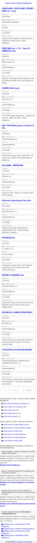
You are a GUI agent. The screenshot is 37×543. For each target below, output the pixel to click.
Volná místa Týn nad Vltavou (13, 407)
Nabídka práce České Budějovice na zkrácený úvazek (17, 483)
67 (24, 390)
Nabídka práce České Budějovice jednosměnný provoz (18, 504)
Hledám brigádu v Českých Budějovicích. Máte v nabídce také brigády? (18, 452)
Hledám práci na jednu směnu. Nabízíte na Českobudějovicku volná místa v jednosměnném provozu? (18, 492)
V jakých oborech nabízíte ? (16, 513)
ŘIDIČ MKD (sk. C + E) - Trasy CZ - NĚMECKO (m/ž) (16, 49)
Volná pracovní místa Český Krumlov (16, 424)
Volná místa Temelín (10, 416)
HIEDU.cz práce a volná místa (21, 542)
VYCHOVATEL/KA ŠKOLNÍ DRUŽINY (17, 349)
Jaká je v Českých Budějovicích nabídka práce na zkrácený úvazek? (17, 472)
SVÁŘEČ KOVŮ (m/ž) (10, 88)
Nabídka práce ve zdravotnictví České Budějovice (15, 532)
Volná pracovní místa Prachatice (14, 434)
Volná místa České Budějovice (18, 3)
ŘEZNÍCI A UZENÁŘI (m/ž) (13, 275)
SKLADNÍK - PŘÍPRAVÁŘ (12, 165)
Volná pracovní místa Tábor (12, 440)
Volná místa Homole (10, 413)
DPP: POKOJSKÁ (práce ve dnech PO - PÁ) (18, 126)
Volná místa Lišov (9, 410)
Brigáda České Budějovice (10, 465)
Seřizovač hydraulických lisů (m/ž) (16, 200)
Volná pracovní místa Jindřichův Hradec (17, 428)
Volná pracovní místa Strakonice (14, 437)
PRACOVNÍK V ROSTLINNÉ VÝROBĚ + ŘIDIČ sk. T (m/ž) (18, 9)
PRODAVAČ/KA (8, 237)
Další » (28, 390)
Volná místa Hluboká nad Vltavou (15, 403)
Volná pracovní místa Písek (12, 431)
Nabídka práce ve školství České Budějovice (19, 529)
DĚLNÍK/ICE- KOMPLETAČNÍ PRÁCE (17, 312)
